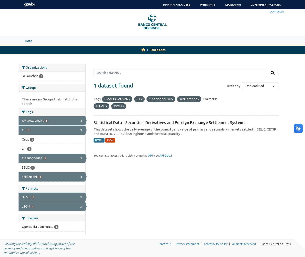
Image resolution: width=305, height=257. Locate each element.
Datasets (158, 50)
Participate (207, 4)
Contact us (164, 243)
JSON (110, 140)
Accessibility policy (216, 243)
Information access (176, 4)
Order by (233, 86)
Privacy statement (187, 243)
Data (28, 41)
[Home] (143, 50)
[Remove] (129, 99)
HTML (99, 140)
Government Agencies (266, 4)
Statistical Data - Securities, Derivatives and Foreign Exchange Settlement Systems (169, 122)
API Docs (165, 155)
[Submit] (272, 73)
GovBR (29, 4)
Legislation (233, 4)
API (150, 155)
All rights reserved (244, 243)
